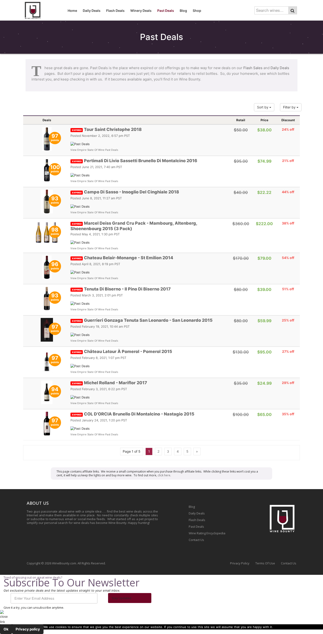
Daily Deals (280, 68)
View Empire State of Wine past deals (94, 150)
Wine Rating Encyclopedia (207, 533)
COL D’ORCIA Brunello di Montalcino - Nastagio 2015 (133, 413)
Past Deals (196, 526)
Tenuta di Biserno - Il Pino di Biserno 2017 (121, 288)
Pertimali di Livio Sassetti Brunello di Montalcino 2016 (134, 160)
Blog (192, 507)
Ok (6, 629)
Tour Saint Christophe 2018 (107, 129)
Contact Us (196, 540)
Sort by (263, 107)
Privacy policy (28, 629)
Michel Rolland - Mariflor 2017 (109, 382)
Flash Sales (252, 68)
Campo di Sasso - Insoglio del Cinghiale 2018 (125, 191)
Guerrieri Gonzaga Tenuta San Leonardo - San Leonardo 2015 (142, 320)
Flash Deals (197, 520)
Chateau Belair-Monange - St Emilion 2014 (122, 257)
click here (164, 475)
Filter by (290, 107)
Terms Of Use (265, 563)
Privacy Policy (239, 563)
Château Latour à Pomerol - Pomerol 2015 (122, 351)
